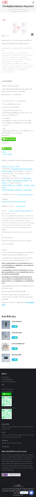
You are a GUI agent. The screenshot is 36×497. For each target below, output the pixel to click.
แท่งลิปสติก (19, 185)
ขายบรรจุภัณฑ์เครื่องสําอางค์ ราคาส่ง (18, 55)
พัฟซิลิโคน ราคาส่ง (19, 63)
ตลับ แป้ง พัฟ (12, 59)
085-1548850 (8, 154)
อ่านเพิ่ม (14, 326)
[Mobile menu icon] (33, 2)
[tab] (18, 80)
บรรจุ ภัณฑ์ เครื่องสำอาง (7, 61)
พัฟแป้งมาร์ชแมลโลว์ (29, 65)
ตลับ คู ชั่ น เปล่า (5, 59)
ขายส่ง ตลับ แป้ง (5, 57)
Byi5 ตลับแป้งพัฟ (16, 355)
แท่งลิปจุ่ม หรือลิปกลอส (8, 185)
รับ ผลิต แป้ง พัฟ (27, 67)
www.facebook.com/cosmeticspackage (14, 201)
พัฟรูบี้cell (26, 63)
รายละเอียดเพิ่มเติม (7, 81)
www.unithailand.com (25, 194)
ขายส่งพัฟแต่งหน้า (23, 57)
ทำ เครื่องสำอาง (20, 59)
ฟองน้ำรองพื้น (11, 67)
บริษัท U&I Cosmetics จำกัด (10, 166)
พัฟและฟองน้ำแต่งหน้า (8, 190)
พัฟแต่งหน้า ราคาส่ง (20, 65)
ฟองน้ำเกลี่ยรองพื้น (18, 67)
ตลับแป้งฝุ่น (16, 180)
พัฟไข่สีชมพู (4, 67)
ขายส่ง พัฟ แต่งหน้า (14, 57)
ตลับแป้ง (25, 178)
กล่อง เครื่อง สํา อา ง (11, 53)
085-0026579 (8, 379)
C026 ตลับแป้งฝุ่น (17, 332)
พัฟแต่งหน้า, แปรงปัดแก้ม (12, 48)
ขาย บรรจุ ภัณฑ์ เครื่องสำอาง (22, 53)
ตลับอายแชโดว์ (24, 180)
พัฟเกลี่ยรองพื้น (5, 65)
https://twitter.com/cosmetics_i (21, 211)
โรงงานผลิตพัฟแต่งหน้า (21, 69)
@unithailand (20, 206)
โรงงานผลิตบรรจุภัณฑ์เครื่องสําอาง (9, 69)
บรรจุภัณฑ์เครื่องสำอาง (17, 61)
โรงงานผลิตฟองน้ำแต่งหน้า (7, 71)
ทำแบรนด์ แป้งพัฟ (27, 59)
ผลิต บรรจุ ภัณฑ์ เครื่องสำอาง (8, 63)
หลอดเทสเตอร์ (27, 190)
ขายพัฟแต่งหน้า (30, 55)
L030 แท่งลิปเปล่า (17, 321)
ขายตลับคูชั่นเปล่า (5, 55)
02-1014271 (12, 381)
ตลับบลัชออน (18, 190)
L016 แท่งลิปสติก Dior (18, 343)
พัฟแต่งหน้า (11, 65)
